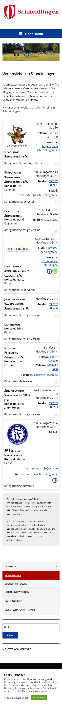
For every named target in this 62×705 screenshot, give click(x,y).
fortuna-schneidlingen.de (42, 474)
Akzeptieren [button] (39, 697)
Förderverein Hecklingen (49, 263)
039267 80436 (53, 306)
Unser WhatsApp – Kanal (20, 609)
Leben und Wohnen (17, 592)
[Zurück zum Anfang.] (56, 163)
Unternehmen (13, 600)
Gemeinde (11, 566)
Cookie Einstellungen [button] (17, 697)
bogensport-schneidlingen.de (47, 148)
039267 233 (51, 219)
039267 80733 (53, 405)
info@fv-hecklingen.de (49, 250)
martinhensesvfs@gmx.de (41, 468)
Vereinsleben (13, 575)
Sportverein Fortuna (16, 583)
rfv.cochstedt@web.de (44, 375)
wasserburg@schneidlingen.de (39, 195)
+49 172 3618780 (52, 135)
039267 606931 (53, 183)
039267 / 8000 (52, 367)
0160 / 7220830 (52, 359)
